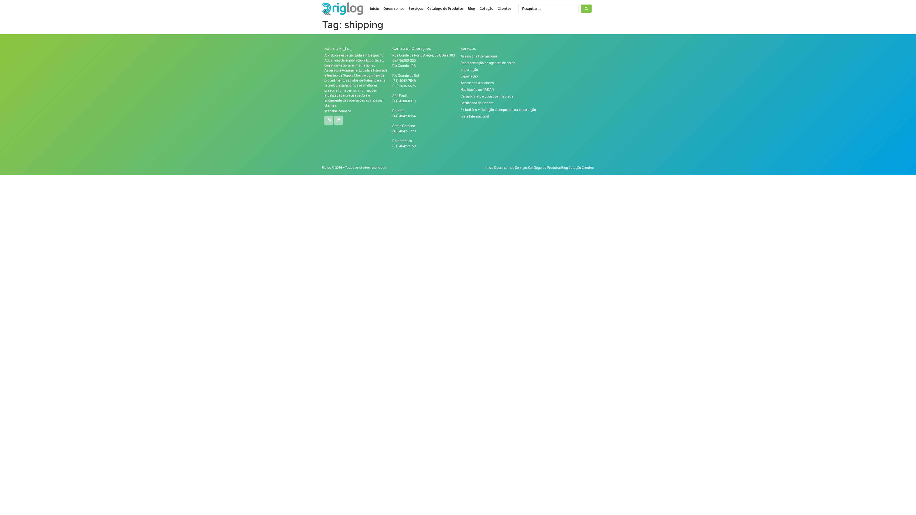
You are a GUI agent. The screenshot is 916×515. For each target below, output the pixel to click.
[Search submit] (586, 9)
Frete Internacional (475, 116)
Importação (469, 70)
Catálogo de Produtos (445, 8)
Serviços (416, 8)
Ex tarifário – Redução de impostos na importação (498, 110)
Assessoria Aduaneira (477, 83)
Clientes (504, 8)
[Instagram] (328, 120)
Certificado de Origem (477, 103)
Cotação (486, 8)
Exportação (469, 76)
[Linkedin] (338, 120)
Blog (471, 8)
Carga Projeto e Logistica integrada (487, 96)
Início (374, 8)
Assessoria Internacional (479, 56)
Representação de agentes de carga (488, 63)
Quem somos (393, 8)
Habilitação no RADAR (477, 90)
